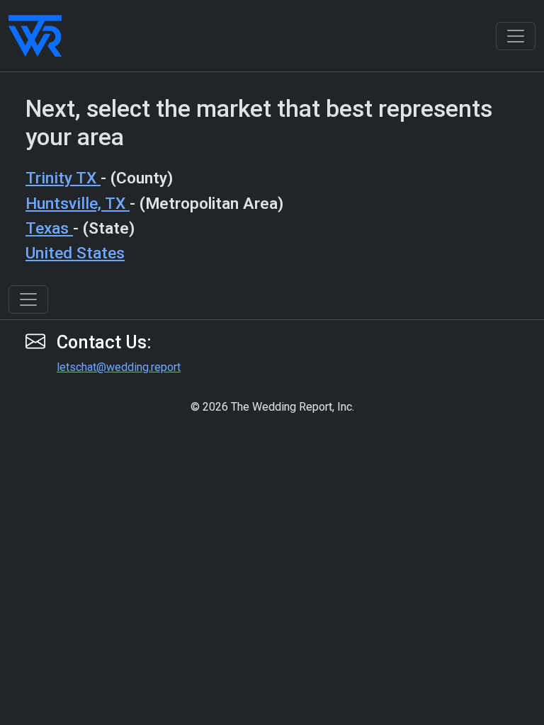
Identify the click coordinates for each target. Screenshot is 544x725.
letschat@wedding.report (119, 367)
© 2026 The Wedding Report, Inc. (272, 406)
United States (75, 253)
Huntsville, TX (78, 203)
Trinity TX (63, 178)
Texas (49, 228)
